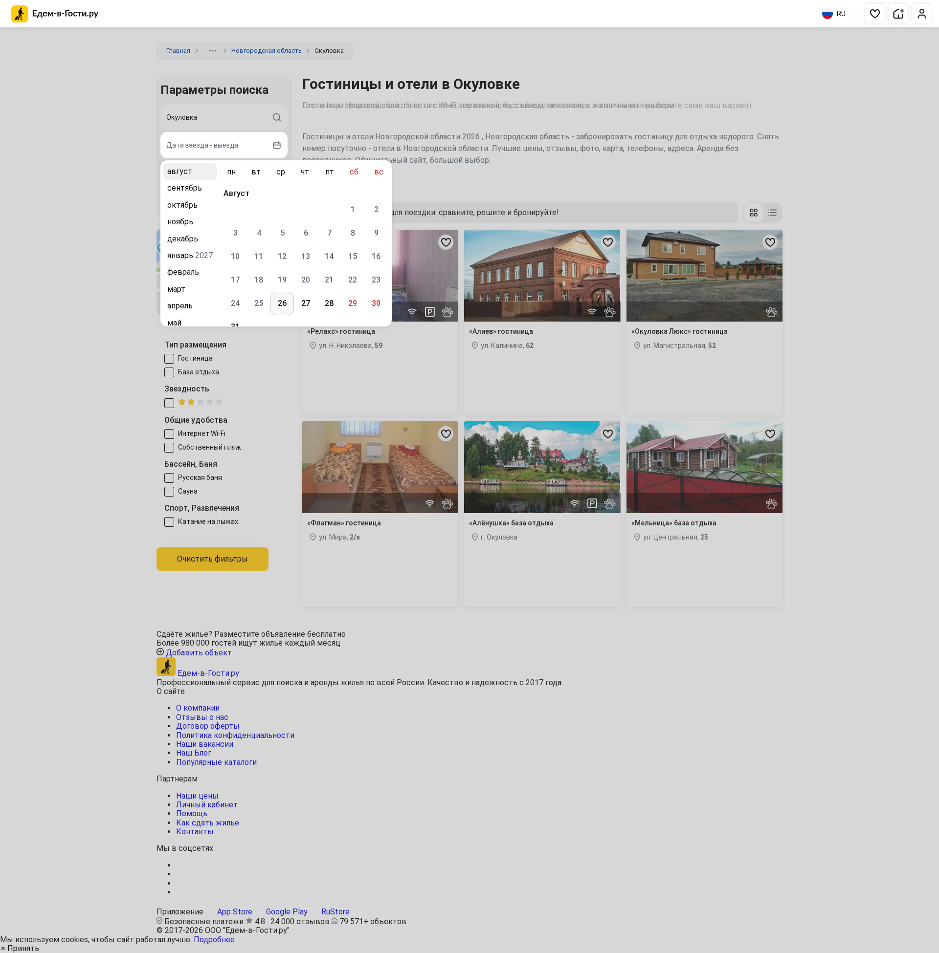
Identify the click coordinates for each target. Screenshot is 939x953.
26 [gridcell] (282, 303)
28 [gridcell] (329, 303)
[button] (875, 13)
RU (841, 13)
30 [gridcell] (376, 303)
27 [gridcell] (305, 303)
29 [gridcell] (352, 303)
